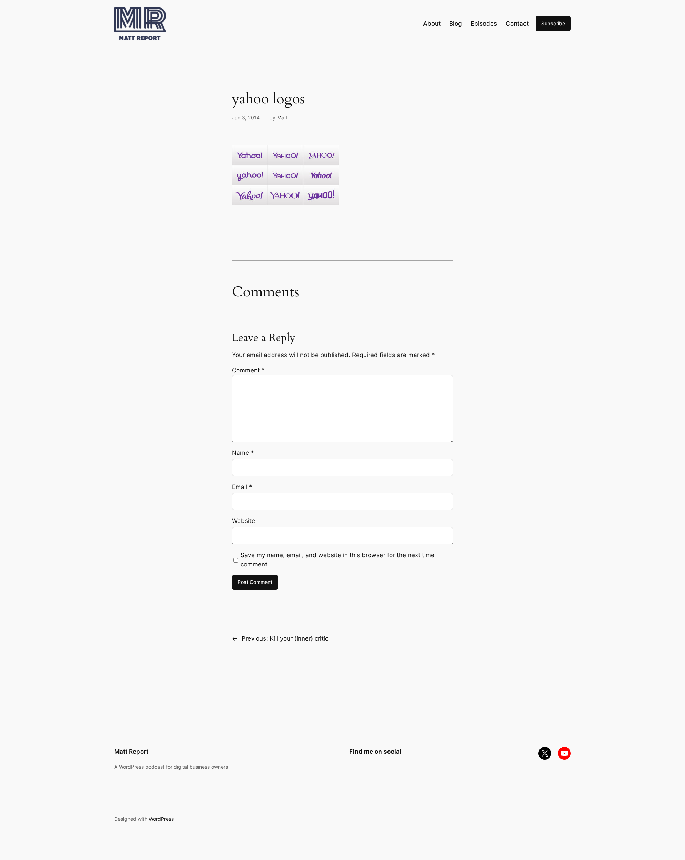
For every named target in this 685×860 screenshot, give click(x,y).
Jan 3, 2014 (246, 118)
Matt (282, 118)
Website (243, 520)
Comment (248, 370)
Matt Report (131, 751)
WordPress (161, 819)
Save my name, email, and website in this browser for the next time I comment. (339, 559)
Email (242, 486)
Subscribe (553, 23)
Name (243, 452)
